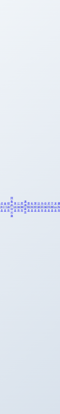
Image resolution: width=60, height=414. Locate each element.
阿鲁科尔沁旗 (12, 206)
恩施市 (22, 207)
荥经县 (35, 207)
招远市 (8, 207)
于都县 (52, 207)
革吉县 (15, 207)
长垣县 (32, 207)
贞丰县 (1, 207)
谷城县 (45, 207)
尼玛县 (49, 207)
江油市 (18, 207)
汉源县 (38, 207)
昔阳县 (28, 207)
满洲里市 (25, 207)
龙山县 (55, 207)
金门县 (5, 207)
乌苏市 (42, 207)
